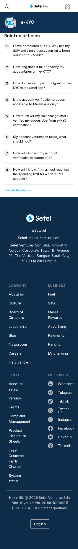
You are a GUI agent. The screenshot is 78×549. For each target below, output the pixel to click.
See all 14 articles (17, 190)
